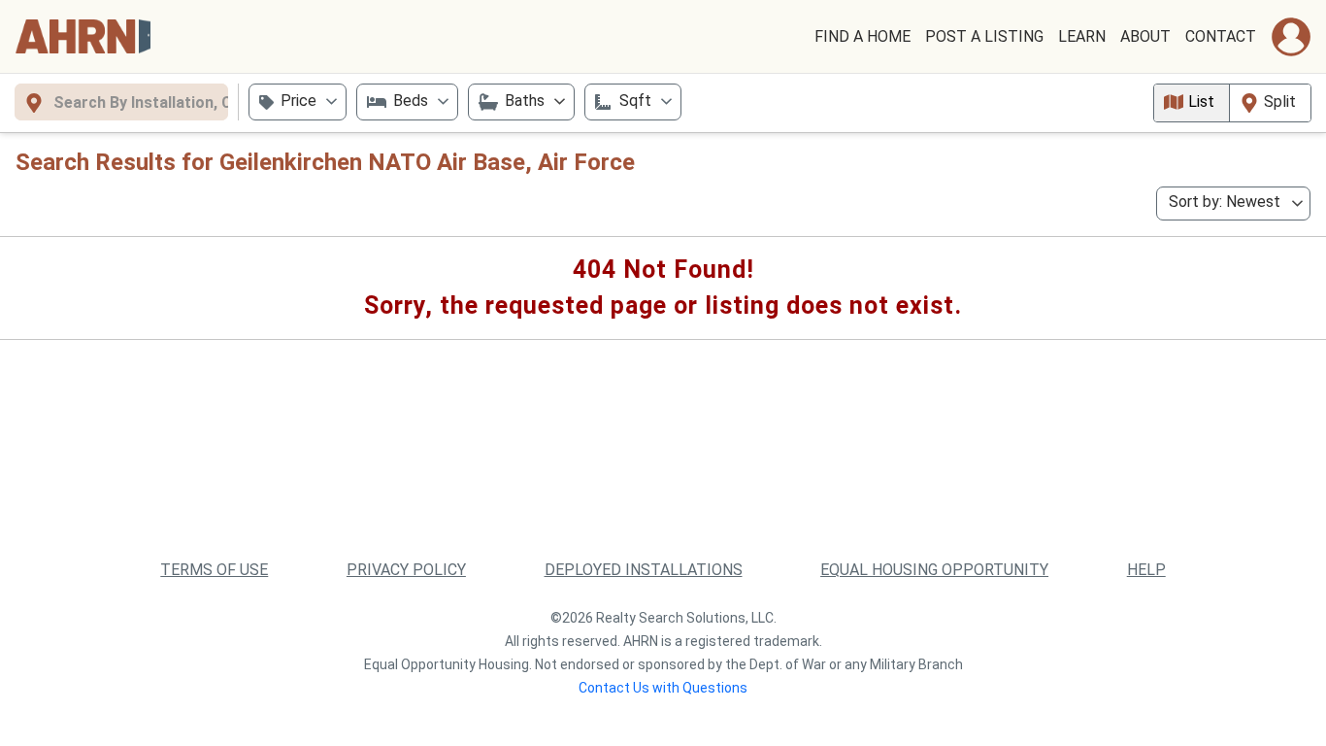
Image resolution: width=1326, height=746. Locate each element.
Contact (1220, 36)
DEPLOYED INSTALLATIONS (644, 569)
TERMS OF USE (214, 569)
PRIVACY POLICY (406, 569)
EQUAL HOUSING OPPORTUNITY (934, 569)
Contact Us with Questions (663, 687)
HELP (1146, 569)
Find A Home (862, 36)
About (1145, 36)
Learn (1082, 36)
